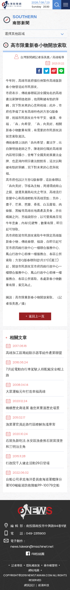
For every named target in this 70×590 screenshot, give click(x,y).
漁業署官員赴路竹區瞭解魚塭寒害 (30, 424)
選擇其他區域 (15, 33)
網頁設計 (29, 585)
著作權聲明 (50, 565)
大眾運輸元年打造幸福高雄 (26, 391)
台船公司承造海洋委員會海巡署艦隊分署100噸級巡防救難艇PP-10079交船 (34, 482)
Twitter (46, 71)
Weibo (54, 71)
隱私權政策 (33, 565)
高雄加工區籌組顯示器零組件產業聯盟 (34, 352)
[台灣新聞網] (11, 5)
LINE (61, 71)
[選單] (65, 4)
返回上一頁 (36, 316)
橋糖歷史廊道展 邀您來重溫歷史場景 (33, 408)
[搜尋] (56, 4)
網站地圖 (33, 570)
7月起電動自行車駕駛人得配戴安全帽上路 (35, 372)
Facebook (39, 71)
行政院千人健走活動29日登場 (28, 463)
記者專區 (16, 565)
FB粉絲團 (38, 554)
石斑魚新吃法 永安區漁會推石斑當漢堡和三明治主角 (34, 443)
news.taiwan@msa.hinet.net (31, 546)
